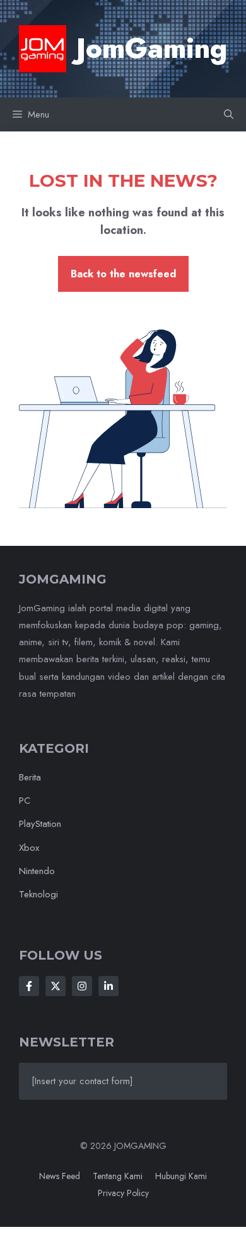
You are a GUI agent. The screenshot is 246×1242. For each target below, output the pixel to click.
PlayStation (40, 824)
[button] (228, 114)
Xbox (29, 848)
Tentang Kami (118, 1176)
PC (24, 800)
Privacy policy (123, 1193)
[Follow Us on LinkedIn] (108, 986)
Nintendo (37, 871)
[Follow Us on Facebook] (29, 986)
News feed (59, 1176)
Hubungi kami (181, 1176)
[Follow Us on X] (55, 986)
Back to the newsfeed (123, 274)
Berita (30, 777)
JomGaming (151, 48)
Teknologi (38, 894)
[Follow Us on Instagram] (82, 986)
